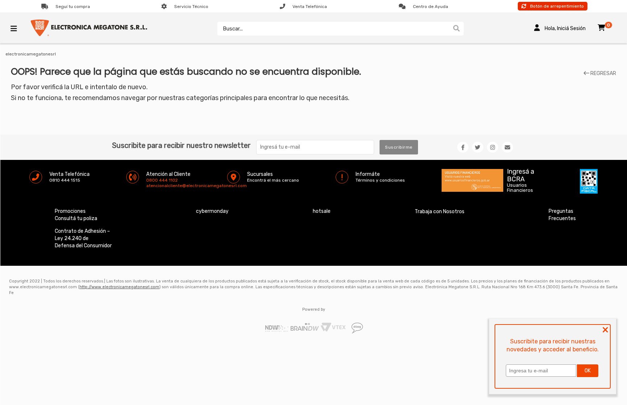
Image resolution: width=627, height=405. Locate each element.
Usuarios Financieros (520, 188)
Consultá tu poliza (76, 218)
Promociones (70, 211)
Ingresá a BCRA (520, 174)
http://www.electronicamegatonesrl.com (119, 287)
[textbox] (333, 29)
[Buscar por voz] (446, 29)
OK (588, 371)
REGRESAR (602, 73)
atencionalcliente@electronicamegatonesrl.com (152, 185)
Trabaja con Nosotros (439, 211)
